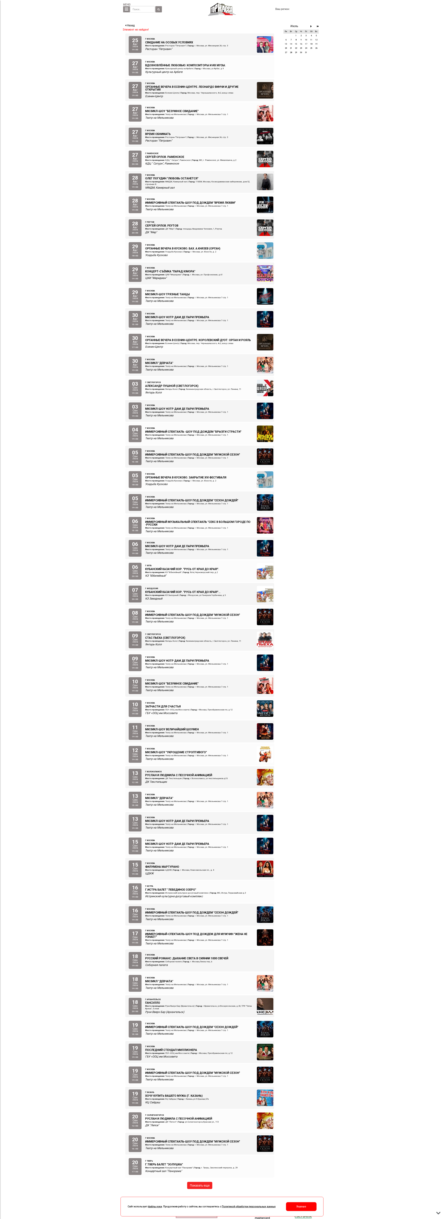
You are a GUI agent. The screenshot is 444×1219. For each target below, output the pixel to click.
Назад (130, 25)
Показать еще (200, 1185)
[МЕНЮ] (126, 9)
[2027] (318, 26)
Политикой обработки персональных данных (249, 1206)
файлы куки (155, 1206)
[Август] (311, 26)
